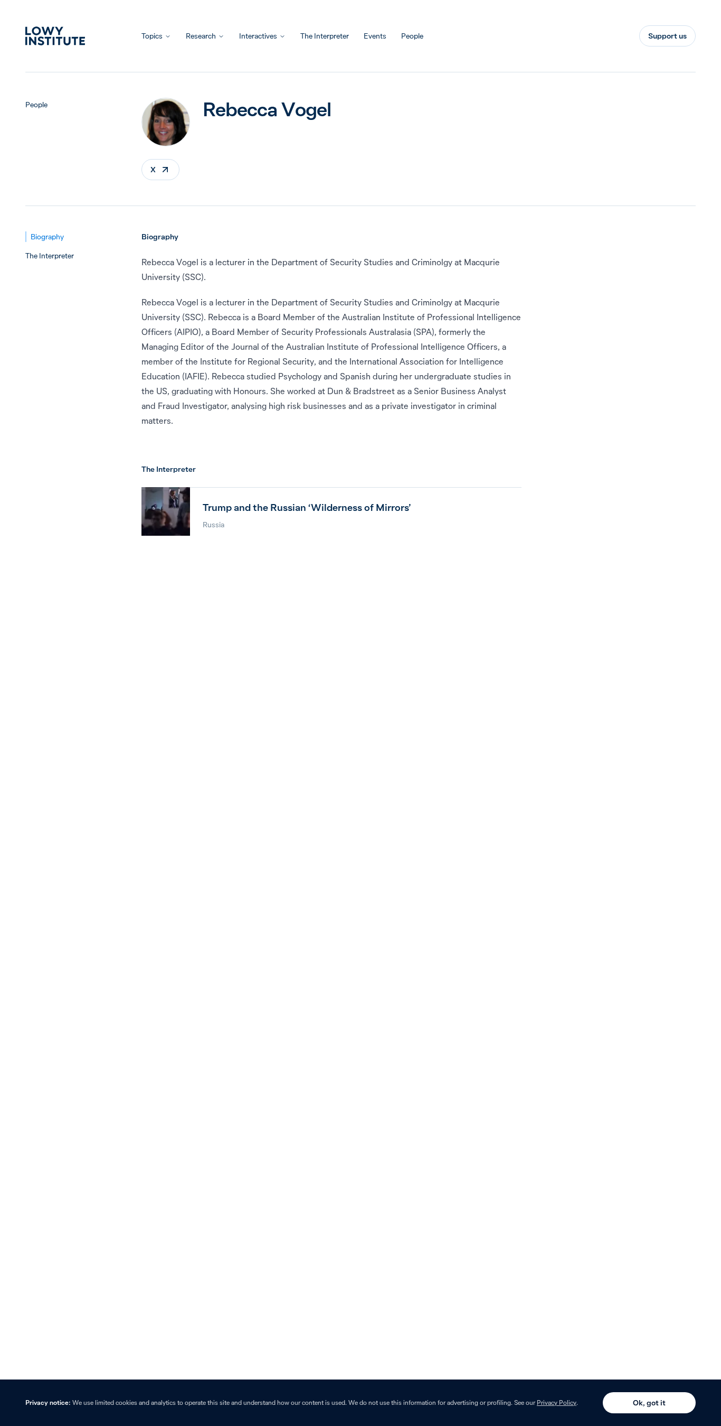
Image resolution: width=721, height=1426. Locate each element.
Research (201, 36)
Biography (47, 236)
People (412, 36)
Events (375, 36)
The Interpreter (324, 36)
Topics (152, 36)
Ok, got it (649, 1403)
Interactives (258, 36)
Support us (667, 36)
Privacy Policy (556, 1402)
